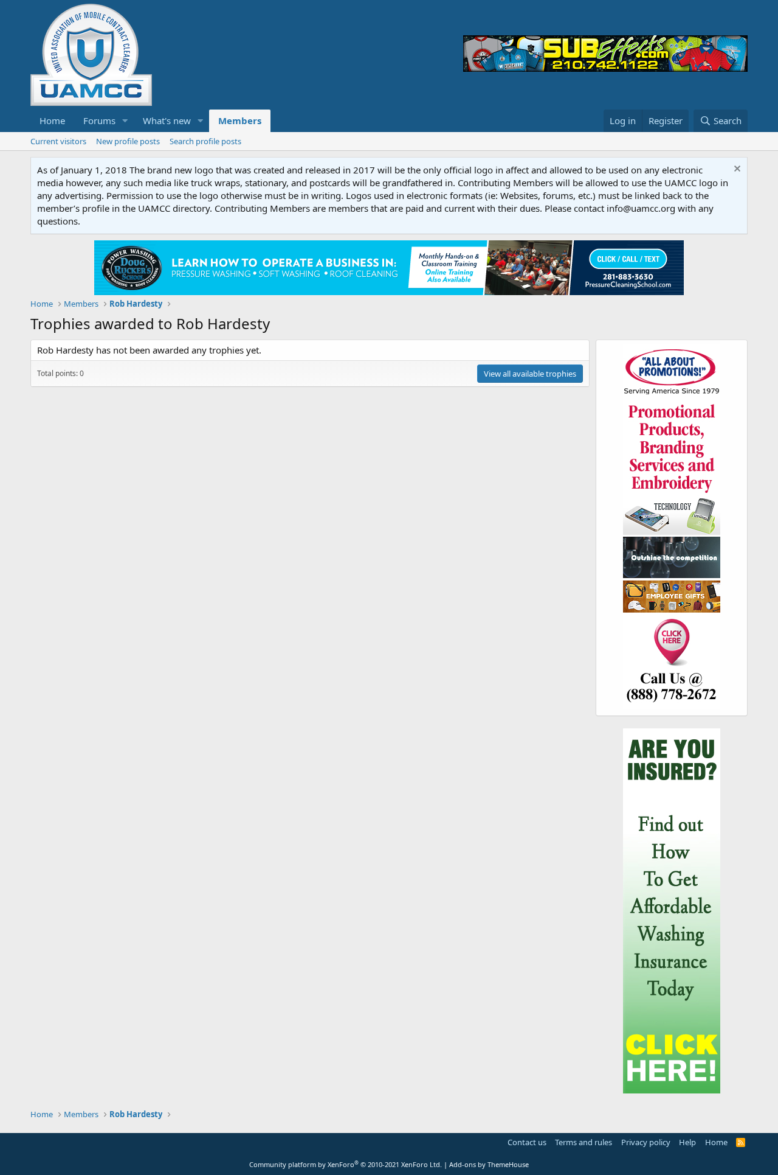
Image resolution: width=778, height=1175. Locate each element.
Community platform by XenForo (345, 1164)
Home (52, 120)
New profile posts (128, 141)
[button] (125, 121)
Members (239, 120)
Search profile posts (205, 141)
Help (687, 1142)
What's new (167, 120)
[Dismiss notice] (736, 170)
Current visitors (58, 141)
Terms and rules (583, 1142)
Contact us (527, 1142)
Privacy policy (645, 1142)
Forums (99, 120)
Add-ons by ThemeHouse (489, 1164)
